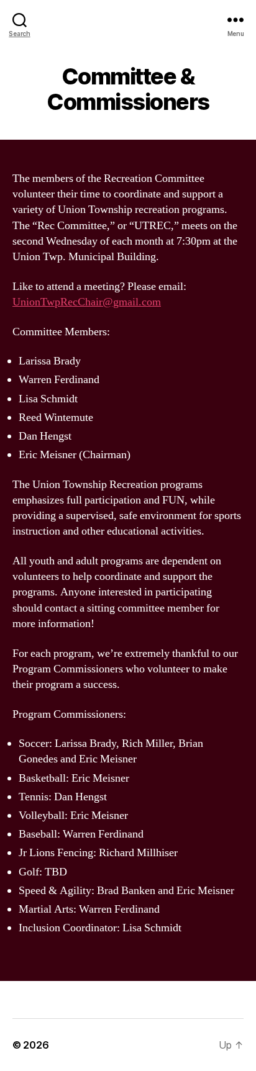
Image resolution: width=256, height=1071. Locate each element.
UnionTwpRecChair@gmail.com (86, 302)
